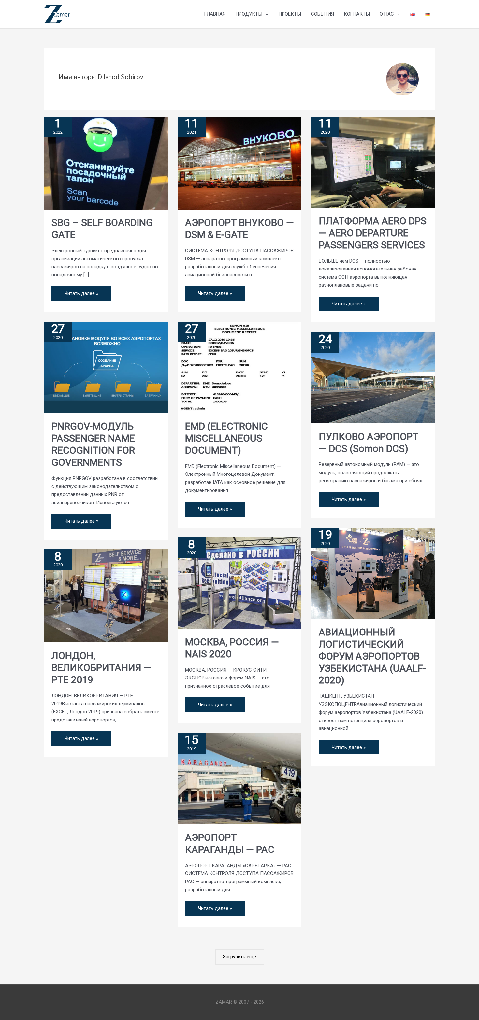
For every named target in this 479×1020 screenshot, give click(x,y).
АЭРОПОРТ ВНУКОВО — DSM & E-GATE (239, 228)
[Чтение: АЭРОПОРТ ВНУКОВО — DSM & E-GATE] (239, 163)
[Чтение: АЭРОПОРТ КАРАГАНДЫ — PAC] (239, 778)
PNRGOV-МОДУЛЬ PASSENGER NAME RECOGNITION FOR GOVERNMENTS (93, 444)
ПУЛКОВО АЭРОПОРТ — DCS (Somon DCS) (368, 442)
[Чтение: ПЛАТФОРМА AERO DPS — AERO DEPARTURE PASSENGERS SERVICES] (373, 162)
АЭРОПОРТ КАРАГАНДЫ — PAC (229, 843)
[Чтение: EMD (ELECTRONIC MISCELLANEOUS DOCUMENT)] (239, 367)
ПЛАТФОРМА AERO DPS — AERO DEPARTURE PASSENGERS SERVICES (373, 233)
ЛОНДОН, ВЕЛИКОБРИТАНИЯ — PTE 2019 (101, 667)
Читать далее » (81, 291)
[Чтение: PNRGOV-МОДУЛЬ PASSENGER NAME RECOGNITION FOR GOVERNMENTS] (106, 367)
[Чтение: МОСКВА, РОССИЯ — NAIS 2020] (239, 583)
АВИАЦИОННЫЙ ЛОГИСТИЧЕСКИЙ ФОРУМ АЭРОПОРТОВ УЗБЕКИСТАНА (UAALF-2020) (372, 656)
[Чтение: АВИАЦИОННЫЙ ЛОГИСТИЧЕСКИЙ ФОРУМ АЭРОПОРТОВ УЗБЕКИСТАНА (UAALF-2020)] (373, 573)
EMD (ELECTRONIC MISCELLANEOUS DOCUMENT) (226, 438)
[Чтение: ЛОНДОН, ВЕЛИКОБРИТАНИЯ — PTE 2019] (106, 596)
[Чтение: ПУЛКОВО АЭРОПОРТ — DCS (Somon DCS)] (373, 377)
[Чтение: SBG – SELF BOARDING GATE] (106, 163)
